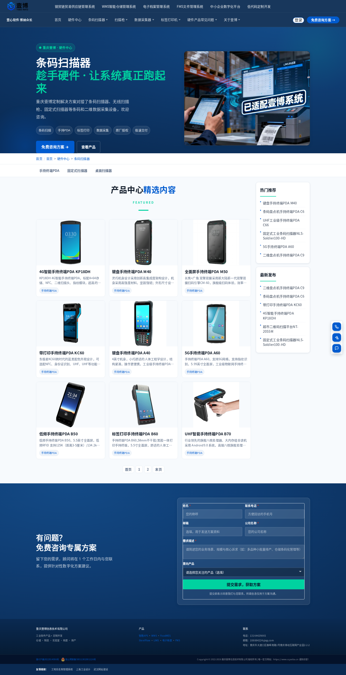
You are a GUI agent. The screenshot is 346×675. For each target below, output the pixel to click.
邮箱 (186, 523)
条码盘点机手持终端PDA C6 (283, 211)
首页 (39, 158)
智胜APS (143, 635)
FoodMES (165, 635)
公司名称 (252, 523)
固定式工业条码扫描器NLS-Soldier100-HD (283, 235)
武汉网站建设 (101, 669)
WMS (154, 635)
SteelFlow (144, 640)
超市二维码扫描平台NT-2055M (280, 329)
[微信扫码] (336, 337)
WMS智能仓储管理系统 (119, 6)
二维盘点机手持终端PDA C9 (283, 255)
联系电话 (252, 506)
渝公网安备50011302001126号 (80, 659)
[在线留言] (336, 348)
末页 (158, 469)
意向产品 (188, 564)
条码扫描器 (82, 158)
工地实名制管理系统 (62, 669)
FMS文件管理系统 (190, 6)
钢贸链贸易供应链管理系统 (75, 6)
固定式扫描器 (77, 170)
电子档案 (167, 640)
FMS (177, 640)
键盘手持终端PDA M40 (280, 203)
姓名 (187, 506)
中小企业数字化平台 (225, 6)
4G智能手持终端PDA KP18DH (278, 315)
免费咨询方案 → (323, 19)
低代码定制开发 (259, 6)
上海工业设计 (83, 669)
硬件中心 (63, 158)
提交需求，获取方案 (244, 584)
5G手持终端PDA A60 (278, 246)
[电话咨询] (336, 326)
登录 (298, 20)
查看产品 (88, 147)
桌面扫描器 (103, 170)
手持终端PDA (49, 170)
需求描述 (190, 541)
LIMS (156, 640)
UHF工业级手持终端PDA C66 (281, 222)
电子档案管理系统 (156, 6)
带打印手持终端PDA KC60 (282, 304)
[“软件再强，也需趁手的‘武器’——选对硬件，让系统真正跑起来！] (247, 98)
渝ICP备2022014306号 (47, 659)
